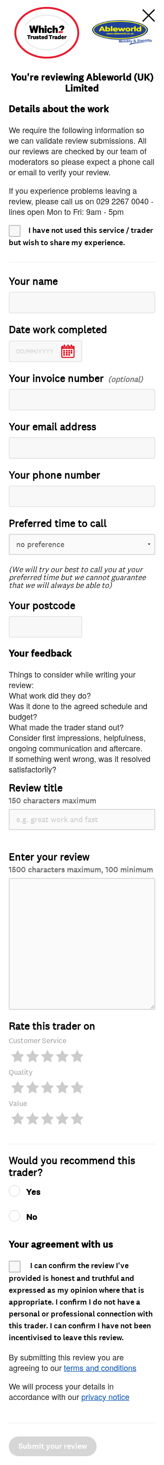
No (31, 1217)
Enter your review (81, 862)
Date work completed (58, 330)
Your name (33, 281)
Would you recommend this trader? (72, 1167)
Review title (52, 793)
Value (18, 1103)
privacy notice (105, 1396)
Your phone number (54, 475)
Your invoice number (56, 378)
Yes (33, 1192)
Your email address (52, 427)
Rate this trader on (52, 1026)
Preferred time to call (58, 523)
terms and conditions (100, 1367)
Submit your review (52, 1446)
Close (148, 15)
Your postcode (42, 606)
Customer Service (37, 1041)
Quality (21, 1072)
